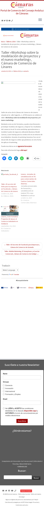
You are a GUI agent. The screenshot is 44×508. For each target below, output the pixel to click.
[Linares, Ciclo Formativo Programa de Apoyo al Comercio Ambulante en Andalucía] (10, 210)
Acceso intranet (26, 491)
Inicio (3, 41)
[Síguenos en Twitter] (5, 21)
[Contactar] (3, 21)
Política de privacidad (24, 494)
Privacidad (36, 502)
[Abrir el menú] (40, 20)
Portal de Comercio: (12, 494)
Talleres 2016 (10, 41)
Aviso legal (22, 497)
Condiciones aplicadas (22, 505)
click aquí (23, 150)
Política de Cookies (36, 494)
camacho (26, 71)
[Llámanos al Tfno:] (12, 21)
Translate (16, 274)
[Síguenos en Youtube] (10, 21)
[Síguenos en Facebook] (7, 21)
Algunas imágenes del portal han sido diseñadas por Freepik (22, 499)
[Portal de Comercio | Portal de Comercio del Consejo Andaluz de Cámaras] (22, 5)
